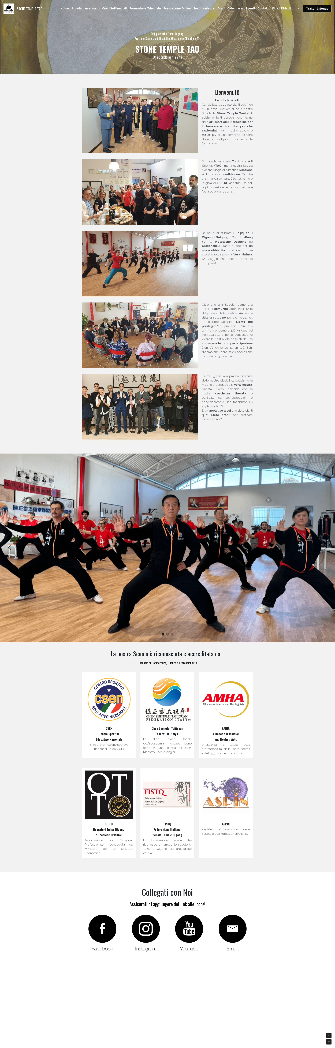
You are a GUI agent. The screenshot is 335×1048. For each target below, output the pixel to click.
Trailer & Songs (317, 8)
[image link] (8, 8)
